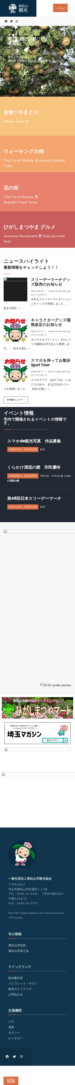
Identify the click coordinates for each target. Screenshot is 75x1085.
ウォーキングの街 (24, 151)
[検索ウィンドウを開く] (69, 21)
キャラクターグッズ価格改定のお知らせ (51, 322)
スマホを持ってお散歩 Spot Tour (52, 363)
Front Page (54, 291)
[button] (16, 400)
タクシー (14, 1033)
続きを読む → (12, 308)
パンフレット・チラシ (23, 984)
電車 (11, 1027)
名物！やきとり (21, 112)
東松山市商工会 (18, 951)
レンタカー (15, 1038)
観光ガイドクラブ (20, 989)
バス (11, 1022)
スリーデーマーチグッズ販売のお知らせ (50, 282)
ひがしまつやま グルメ (30, 226)
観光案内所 (15, 978)
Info (64, 291)
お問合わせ (15, 995)
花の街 (11, 187)
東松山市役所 (17, 945)
